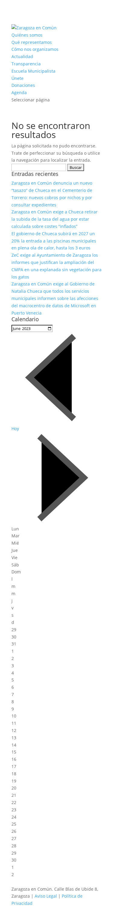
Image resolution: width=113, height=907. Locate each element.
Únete (17, 78)
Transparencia (26, 64)
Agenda (19, 92)
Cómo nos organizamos (34, 49)
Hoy (15, 428)
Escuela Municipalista (33, 71)
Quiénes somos (26, 35)
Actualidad (22, 56)
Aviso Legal (46, 896)
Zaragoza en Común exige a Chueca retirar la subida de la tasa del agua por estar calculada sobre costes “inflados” (54, 219)
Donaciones (23, 85)
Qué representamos (31, 42)
